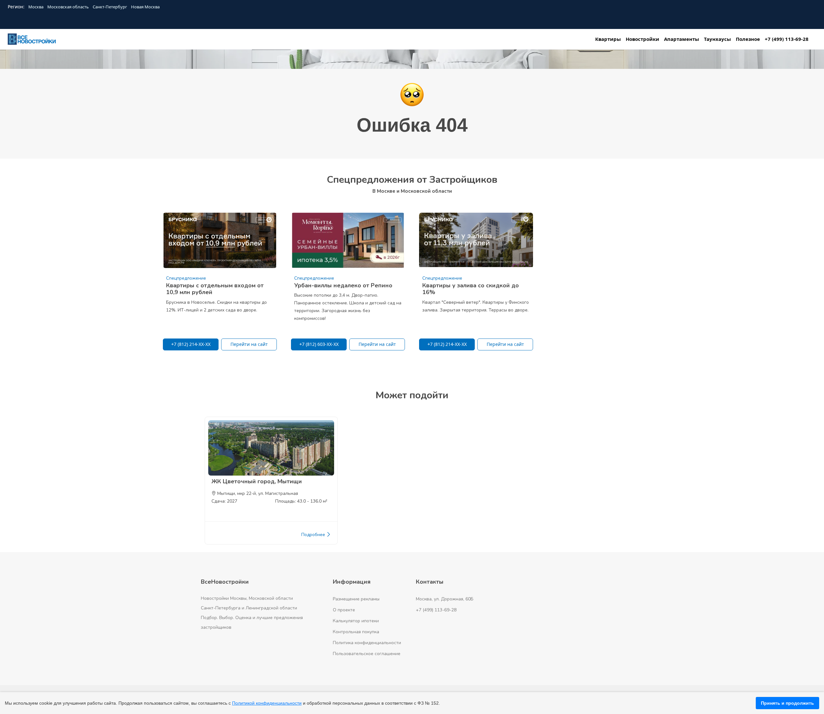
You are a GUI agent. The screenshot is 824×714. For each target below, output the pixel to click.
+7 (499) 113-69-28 (436, 610)
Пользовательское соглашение (366, 654)
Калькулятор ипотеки (356, 621)
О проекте (344, 610)
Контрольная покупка (356, 632)
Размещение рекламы (356, 599)
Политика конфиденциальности (367, 643)
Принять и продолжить (787, 703)
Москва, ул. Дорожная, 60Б (444, 599)
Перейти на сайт (249, 344)
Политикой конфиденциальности (267, 703)
